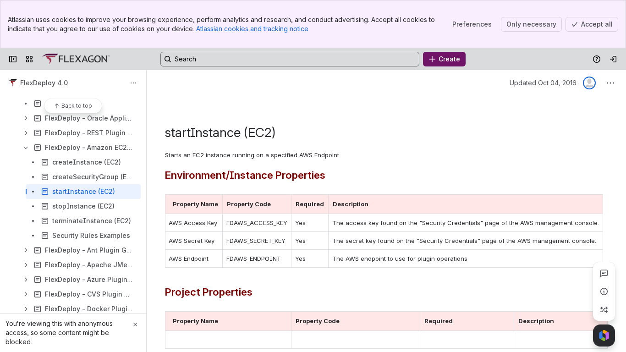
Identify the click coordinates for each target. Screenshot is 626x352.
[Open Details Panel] (604, 291)
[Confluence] (75, 59)
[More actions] (133, 82)
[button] (213, 204)
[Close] (135, 324)
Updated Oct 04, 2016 (543, 83)
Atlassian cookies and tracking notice (252, 29)
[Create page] (604, 309)
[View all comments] (604, 273)
